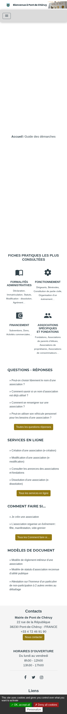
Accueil (17, 136)
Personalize (34, 709)
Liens (33, 691)
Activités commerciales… (19, 334)
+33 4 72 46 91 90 (33, 631)
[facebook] (25, 677)
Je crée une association (25, 516)
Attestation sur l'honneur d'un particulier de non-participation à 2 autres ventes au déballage (33, 585)
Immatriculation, (15, 294)
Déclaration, (19, 290)
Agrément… (19, 302)
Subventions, (16, 330)
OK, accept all (21, 704)
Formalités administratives (19, 283)
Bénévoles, (53, 287)
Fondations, (41, 337)
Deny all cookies (47, 704)
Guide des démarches (40, 136)
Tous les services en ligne (33, 493)
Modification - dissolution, (19, 298)
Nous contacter (33, 637)
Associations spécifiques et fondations (48, 328)
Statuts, (28, 294)
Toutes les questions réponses (33, 427)
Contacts (33, 611)
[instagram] (41, 677)
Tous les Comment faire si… (33, 537)
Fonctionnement (47, 282)
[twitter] (33, 677)
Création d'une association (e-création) (34, 450)
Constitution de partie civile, (48, 291)
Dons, (26, 330)
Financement (19, 325)
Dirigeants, (42, 287)
